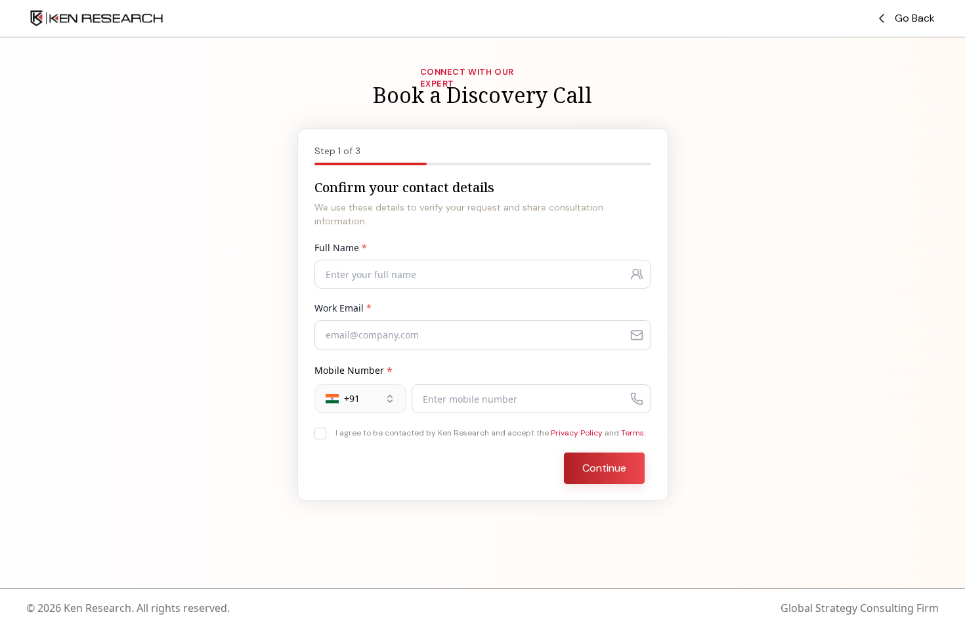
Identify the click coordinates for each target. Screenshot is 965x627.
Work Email (343, 308)
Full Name (340, 247)
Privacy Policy (577, 433)
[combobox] (360, 398)
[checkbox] (320, 433)
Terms (632, 433)
